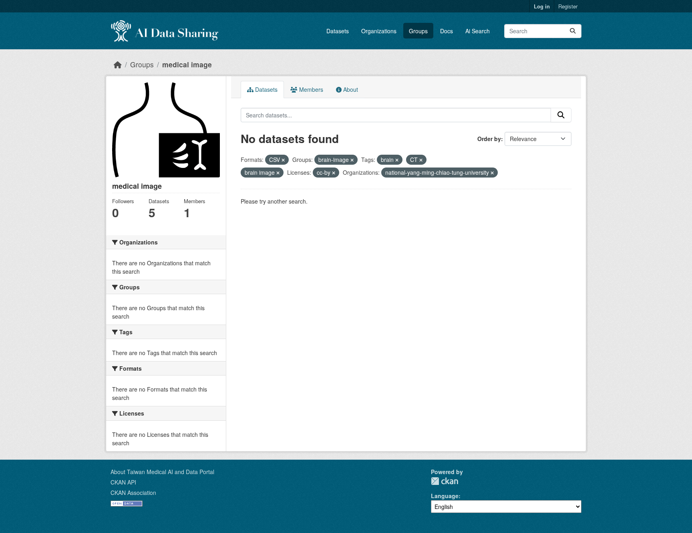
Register (567, 6)
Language (445, 496)
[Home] (118, 64)
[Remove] (283, 160)
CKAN (444, 481)
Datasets (337, 31)
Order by (489, 139)
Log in (542, 6)
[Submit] (573, 31)
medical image (187, 64)
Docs (446, 31)
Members (310, 89)
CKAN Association (133, 493)
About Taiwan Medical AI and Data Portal (162, 472)
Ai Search (477, 31)
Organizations (378, 31)
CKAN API (123, 482)
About (350, 89)
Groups (418, 31)
